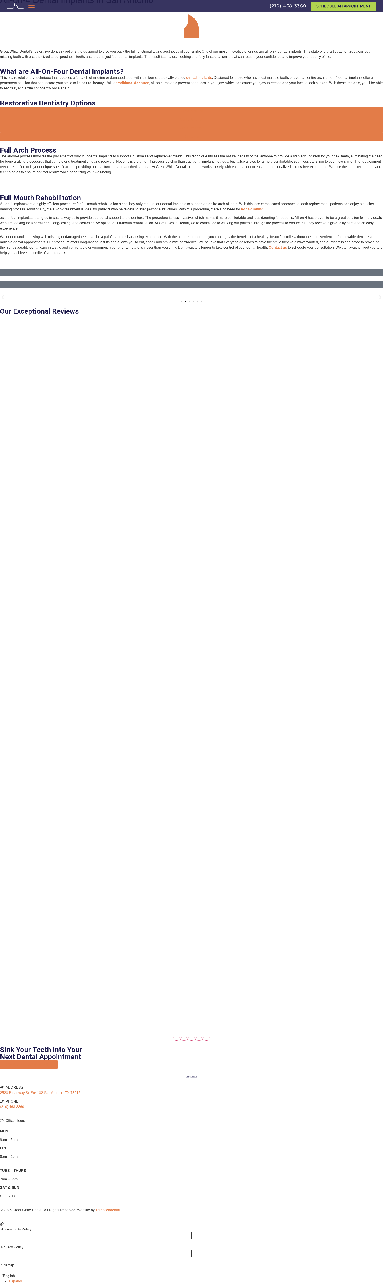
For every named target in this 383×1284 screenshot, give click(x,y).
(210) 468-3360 (288, 5)
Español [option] (15, 1281)
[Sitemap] (191, 1262)
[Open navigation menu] (31, 5)
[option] (196, 1281)
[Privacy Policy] (191, 1244)
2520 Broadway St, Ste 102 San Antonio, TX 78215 (40, 1093)
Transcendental (108, 1210)
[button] (3, 297)
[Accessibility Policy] (191, 1226)
